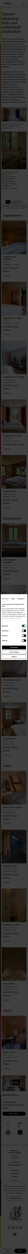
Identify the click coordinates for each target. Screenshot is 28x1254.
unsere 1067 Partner (12, 608)
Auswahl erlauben (14, 652)
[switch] (24, 630)
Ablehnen (14, 656)
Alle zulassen (14, 647)
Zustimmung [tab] (5, 598)
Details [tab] (13, 598)
